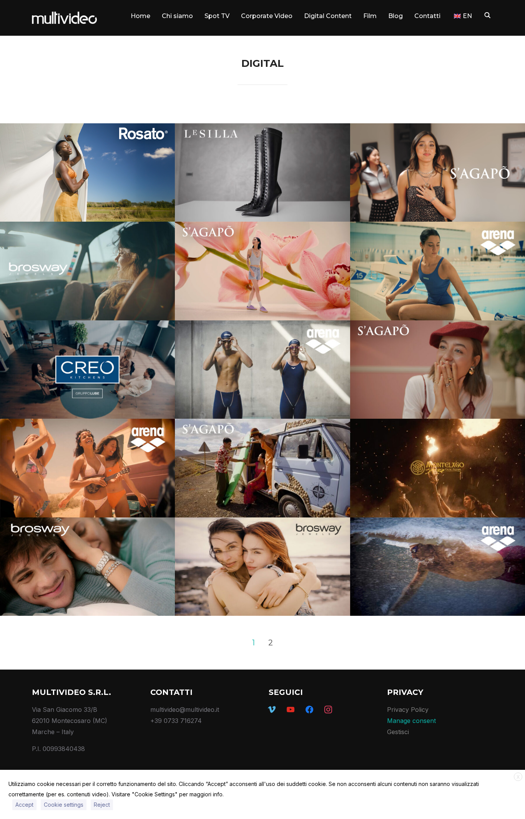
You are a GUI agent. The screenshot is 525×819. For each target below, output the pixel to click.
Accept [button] (24, 804)
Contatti (427, 16)
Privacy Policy (408, 709)
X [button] (518, 777)
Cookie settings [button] (63, 804)
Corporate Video (266, 16)
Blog (395, 16)
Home (140, 16)
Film (370, 16)
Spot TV (216, 16)
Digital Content (328, 16)
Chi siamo (177, 16)
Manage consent (411, 720)
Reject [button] (102, 804)
